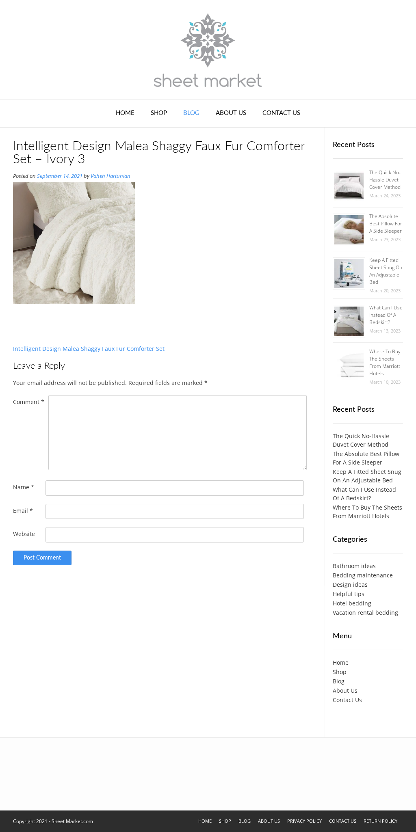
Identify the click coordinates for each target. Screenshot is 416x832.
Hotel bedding (352, 603)
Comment (28, 402)
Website (24, 534)
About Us (231, 113)
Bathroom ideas (354, 566)
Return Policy (380, 821)
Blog (191, 113)
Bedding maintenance (363, 575)
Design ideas (350, 584)
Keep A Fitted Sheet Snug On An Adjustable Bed (385, 271)
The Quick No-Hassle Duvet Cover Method (385, 179)
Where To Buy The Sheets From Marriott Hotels (385, 362)
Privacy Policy (304, 821)
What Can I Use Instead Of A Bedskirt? (386, 315)
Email (23, 510)
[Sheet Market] (208, 49)
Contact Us (281, 113)
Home (125, 113)
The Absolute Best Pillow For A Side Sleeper (385, 223)
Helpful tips (348, 594)
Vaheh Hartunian (110, 176)
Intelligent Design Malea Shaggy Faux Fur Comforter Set (89, 348)
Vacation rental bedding (365, 612)
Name (23, 487)
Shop (159, 113)
